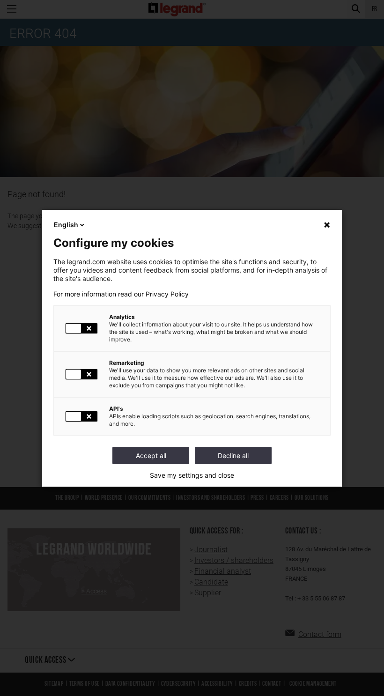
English (66, 225)
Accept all (151, 455)
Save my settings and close (192, 475)
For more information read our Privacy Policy (121, 294)
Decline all (233, 455)
